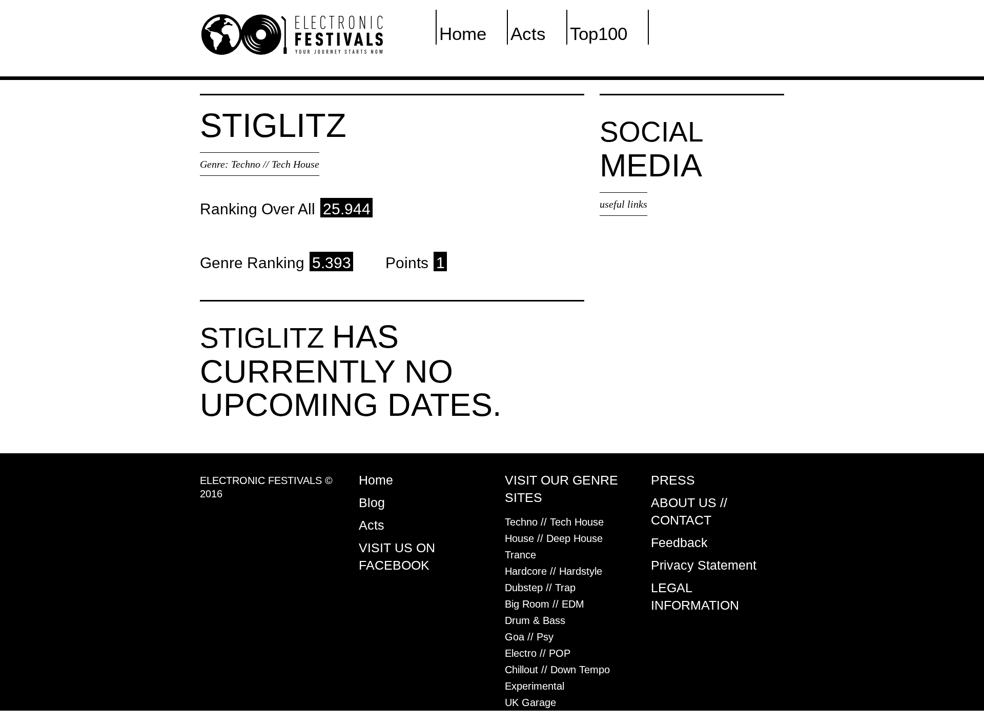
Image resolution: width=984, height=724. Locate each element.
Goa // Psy (529, 636)
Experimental (534, 686)
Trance (520, 554)
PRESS (673, 480)
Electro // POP (537, 653)
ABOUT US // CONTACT (689, 511)
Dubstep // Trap (540, 587)
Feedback (679, 542)
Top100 (598, 34)
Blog (372, 502)
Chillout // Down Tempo (557, 669)
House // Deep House (554, 538)
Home (462, 34)
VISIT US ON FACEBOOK (397, 556)
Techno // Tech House (275, 164)
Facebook (690, 34)
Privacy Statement (703, 565)
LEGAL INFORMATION (695, 596)
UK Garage (530, 702)
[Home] (292, 33)
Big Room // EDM (544, 604)
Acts (528, 34)
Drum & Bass (535, 620)
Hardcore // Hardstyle (553, 571)
